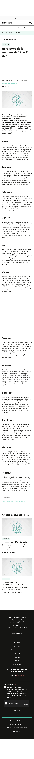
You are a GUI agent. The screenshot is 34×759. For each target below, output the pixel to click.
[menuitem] (25, 28)
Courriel (17, 675)
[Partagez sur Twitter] (6, 86)
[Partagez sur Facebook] (3, 86)
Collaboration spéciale (9, 83)
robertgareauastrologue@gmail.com (13, 501)
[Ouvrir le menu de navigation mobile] (30, 23)
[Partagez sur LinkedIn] (8, 86)
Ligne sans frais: (17, 627)
